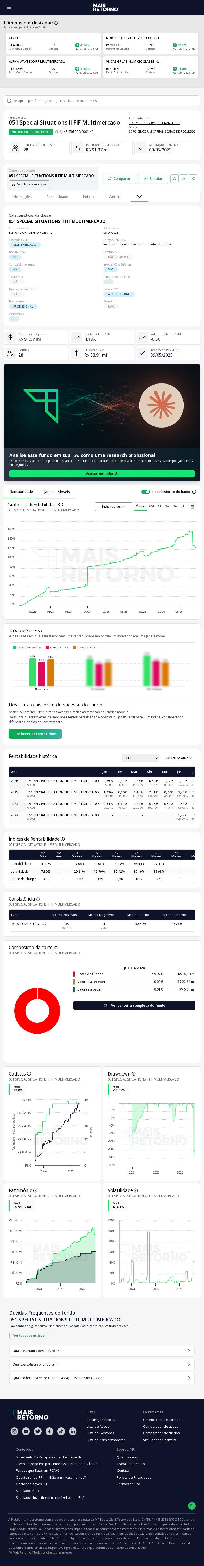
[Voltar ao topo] (192, 1506)
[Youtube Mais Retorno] (26, 1431)
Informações (22, 196)
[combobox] (178, 758)
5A (183, 506)
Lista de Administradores (106, 1440)
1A (160, 506)
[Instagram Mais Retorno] (14, 1431)
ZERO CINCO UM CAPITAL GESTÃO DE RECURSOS (162, 131)
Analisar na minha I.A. (102, 473)
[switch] (145, 492)
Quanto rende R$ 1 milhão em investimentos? (51, 1477)
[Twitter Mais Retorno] (38, 1431)
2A (167, 506)
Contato (123, 1470)
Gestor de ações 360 (32, 1484)
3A (175, 506)
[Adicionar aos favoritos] (174, 178)
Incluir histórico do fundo (171, 491)
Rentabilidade (57, 196)
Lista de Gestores (100, 1433)
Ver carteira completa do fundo (138, 1005)
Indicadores (111, 506)
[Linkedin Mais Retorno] (73, 1431)
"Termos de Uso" (132, 1543)
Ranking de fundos (101, 1420)
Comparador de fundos (161, 1433)
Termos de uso (128, 1484)
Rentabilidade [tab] (21, 491)
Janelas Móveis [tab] (57, 491)
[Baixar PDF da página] (184, 178)
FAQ (139, 196)
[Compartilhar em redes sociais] (193, 178)
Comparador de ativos (160, 1426)
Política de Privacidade (134, 1477)
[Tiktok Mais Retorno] (61, 1431)
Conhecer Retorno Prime (35, 734)
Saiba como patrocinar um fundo (25, 27)
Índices (88, 196)
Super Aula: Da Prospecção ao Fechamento (49, 1457)
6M (151, 506)
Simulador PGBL (28, 1490)
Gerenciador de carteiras (162, 1420)
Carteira (115, 196)
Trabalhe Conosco (131, 1464)
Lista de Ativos (98, 1426)
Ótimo (140, 506)
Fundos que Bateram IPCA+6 (38, 1470)
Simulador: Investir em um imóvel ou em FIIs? (50, 1497)
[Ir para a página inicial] (102, 7)
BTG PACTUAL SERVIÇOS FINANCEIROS (154, 123)
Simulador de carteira (160, 1440)
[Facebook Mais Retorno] (49, 1431)
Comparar (121, 178)
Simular (156, 178)
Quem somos (127, 1457)
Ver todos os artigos (28, 1335)
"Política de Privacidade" (169, 1543)
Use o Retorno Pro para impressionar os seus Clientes (57, 1464)
